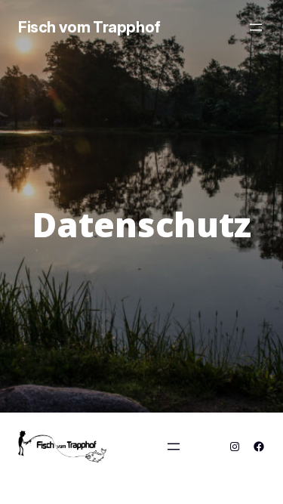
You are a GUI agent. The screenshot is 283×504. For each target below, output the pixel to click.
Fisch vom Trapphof (89, 27)
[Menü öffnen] (256, 27)
